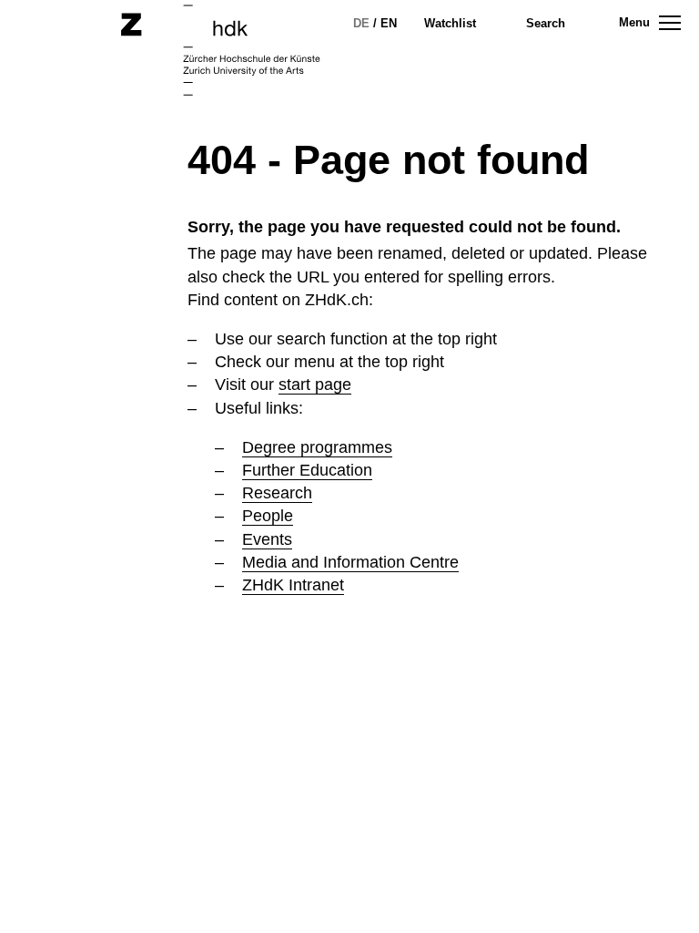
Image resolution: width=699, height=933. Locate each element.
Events (267, 539)
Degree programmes (317, 447)
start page (315, 384)
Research (277, 493)
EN (388, 23)
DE (361, 23)
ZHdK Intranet (293, 585)
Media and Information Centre (350, 562)
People (267, 516)
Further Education (307, 470)
